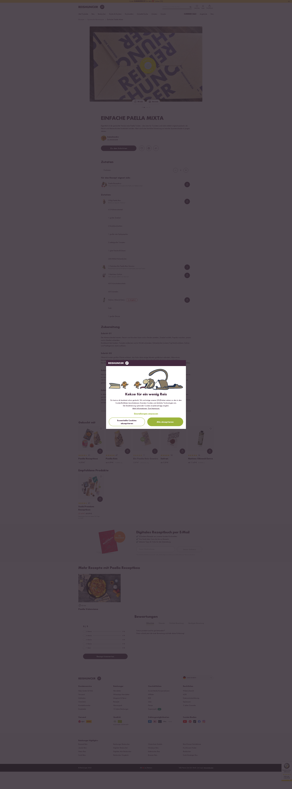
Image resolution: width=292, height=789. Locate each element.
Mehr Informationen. (139, 408)
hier (161, 406)
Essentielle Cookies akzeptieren (127, 422)
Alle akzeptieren (165, 422)
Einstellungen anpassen (146, 414)
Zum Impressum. (154, 408)
